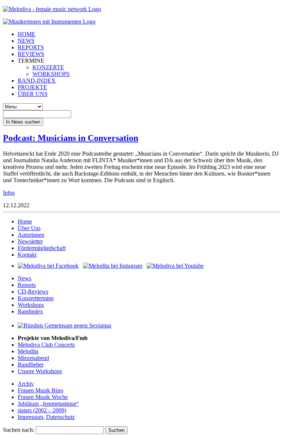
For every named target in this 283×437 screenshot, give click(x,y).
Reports (27, 285)
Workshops (31, 305)
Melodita (28, 351)
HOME (26, 34)
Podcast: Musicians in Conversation (70, 138)
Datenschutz (60, 417)
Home (25, 221)
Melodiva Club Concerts (46, 344)
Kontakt (27, 255)
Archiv (26, 384)
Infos (9, 193)
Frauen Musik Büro (40, 390)
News (24, 278)
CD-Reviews (33, 291)
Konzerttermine (36, 298)
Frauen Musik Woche (43, 397)
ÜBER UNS (33, 94)
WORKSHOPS (51, 74)
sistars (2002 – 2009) (42, 410)
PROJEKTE (32, 87)
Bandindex (30, 311)
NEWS (26, 41)
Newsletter (30, 241)
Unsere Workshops (40, 371)
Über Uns (29, 228)
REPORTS (31, 47)
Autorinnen (31, 235)
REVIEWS (31, 54)
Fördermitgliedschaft (42, 248)
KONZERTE (48, 67)
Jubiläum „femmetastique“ (48, 403)
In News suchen (23, 122)
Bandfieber (30, 364)
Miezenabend (33, 358)
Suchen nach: (18, 430)
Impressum (30, 417)
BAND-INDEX (37, 80)
